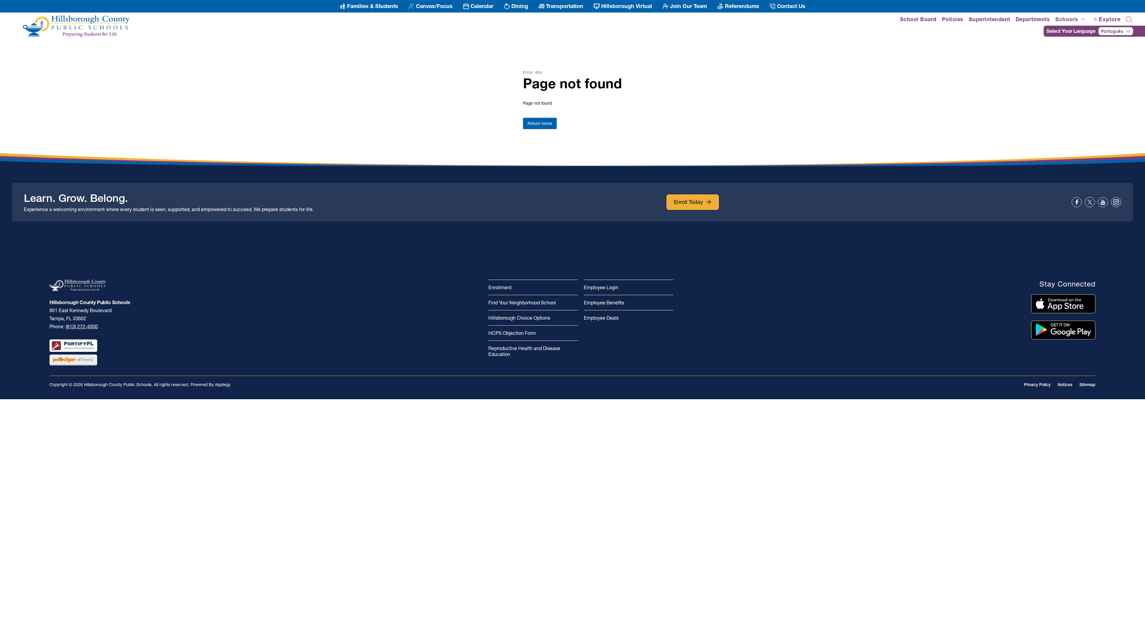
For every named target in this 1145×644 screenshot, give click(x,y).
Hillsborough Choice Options (519, 318)
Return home (539, 123)
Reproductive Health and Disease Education (524, 351)
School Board (918, 19)
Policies (952, 19)
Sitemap (1087, 384)
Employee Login (601, 287)
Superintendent (989, 19)
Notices (1065, 384)
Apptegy (222, 384)
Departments (1033, 19)
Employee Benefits (604, 303)
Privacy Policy (1037, 384)
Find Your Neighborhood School (522, 303)
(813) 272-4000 (82, 326)
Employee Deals (601, 318)
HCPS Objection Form (512, 333)
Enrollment (500, 287)
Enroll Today (688, 202)
